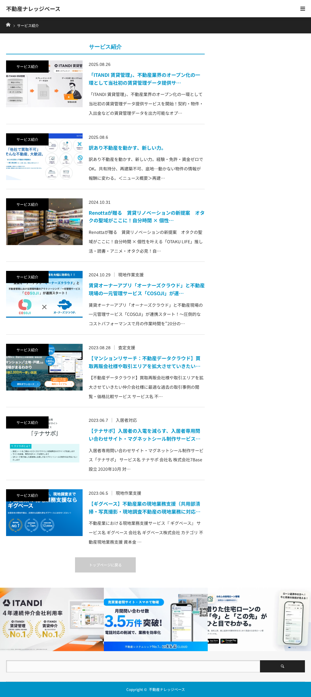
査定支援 (126, 347)
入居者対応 (126, 420)
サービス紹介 (27, 66)
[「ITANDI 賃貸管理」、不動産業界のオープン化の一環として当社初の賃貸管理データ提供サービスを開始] (44, 83)
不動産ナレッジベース (33, 8)
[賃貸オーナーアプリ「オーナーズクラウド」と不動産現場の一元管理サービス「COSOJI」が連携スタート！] (44, 294)
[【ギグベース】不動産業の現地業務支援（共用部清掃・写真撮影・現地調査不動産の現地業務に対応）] (44, 512)
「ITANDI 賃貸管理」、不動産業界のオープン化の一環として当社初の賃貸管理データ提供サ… (144, 78)
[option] (52, 619)
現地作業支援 (131, 275)
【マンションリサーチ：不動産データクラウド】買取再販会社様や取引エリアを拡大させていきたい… (144, 362)
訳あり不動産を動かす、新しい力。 (127, 147)
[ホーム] (8, 24)
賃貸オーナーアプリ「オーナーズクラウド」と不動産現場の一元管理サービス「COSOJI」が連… (147, 289)
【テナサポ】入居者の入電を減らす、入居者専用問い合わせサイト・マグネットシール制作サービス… (144, 434)
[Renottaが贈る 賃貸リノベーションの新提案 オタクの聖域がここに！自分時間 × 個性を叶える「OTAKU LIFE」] (44, 221)
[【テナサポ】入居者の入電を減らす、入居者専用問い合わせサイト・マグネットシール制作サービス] (44, 439)
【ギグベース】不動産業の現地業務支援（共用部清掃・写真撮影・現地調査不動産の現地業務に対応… (144, 507)
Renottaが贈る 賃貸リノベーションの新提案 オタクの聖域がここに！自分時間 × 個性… (147, 216)
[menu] (302, 8)
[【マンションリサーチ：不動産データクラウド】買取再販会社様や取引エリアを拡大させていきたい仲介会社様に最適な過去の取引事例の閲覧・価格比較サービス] (44, 367)
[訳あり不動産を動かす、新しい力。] (44, 156)
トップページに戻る (105, 564)
